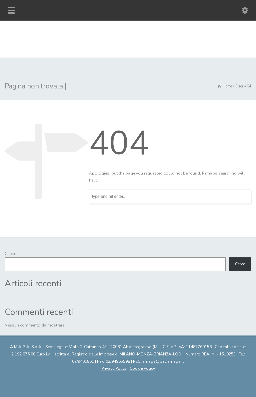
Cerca (10, 253)
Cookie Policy (142, 368)
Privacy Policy (114, 368)
